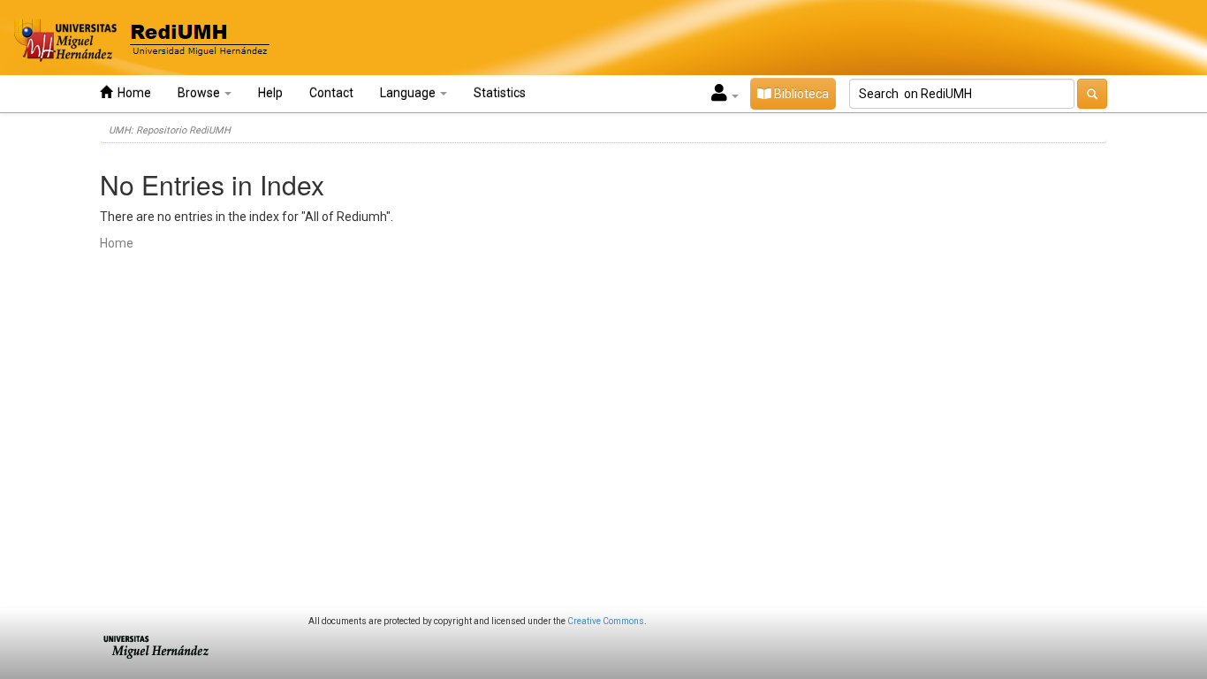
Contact (331, 93)
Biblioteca (800, 94)
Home (131, 93)
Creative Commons (605, 621)
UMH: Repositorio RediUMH (170, 130)
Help (270, 93)
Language (409, 93)
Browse (200, 93)
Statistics (500, 93)
